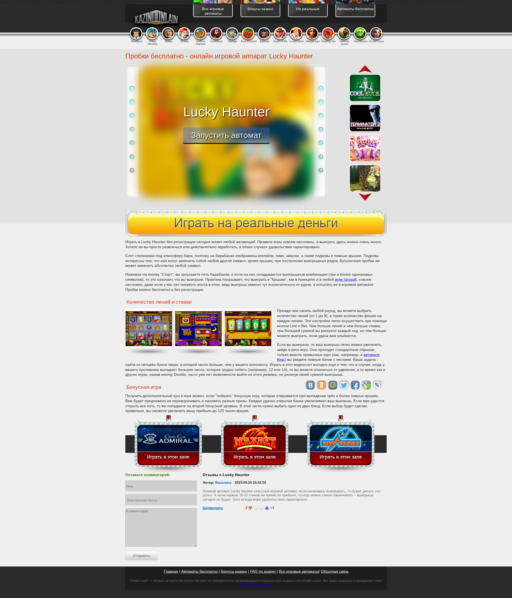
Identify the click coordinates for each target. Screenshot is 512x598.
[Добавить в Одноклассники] (321, 385)
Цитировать (213, 508)
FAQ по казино (263, 571)
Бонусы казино (234, 571)
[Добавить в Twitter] (344, 385)
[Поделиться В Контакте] (310, 385)
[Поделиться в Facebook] (355, 385)
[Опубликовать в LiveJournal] (377, 385)
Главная (171, 571)
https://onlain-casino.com (255, 584)
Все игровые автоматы (299, 571)
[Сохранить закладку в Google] (366, 385)
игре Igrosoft (346, 279)
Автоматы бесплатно (199, 571)
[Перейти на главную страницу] (156, 18)
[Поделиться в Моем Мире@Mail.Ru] (333, 385)
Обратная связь (335, 571)
